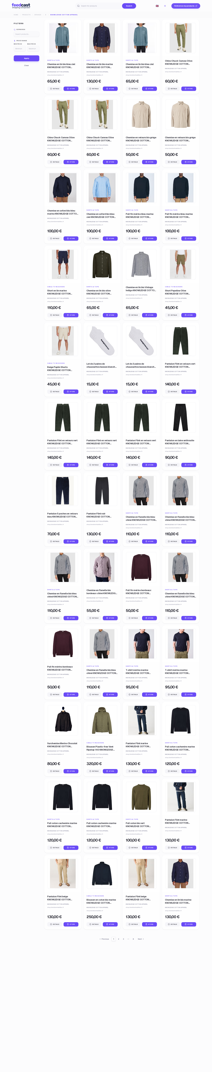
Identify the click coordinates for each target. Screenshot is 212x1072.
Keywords (20, 29)
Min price (18, 44)
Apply (26, 58)
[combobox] (157, 5)
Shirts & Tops (53, 60)
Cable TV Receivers (56, 287)
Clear (26, 65)
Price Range (21, 41)
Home (16, 15)
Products (26, 15)
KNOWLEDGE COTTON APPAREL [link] (64, 15)
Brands (38, 15)
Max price (31, 44)
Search (129, 6)
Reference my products (184, 6)
